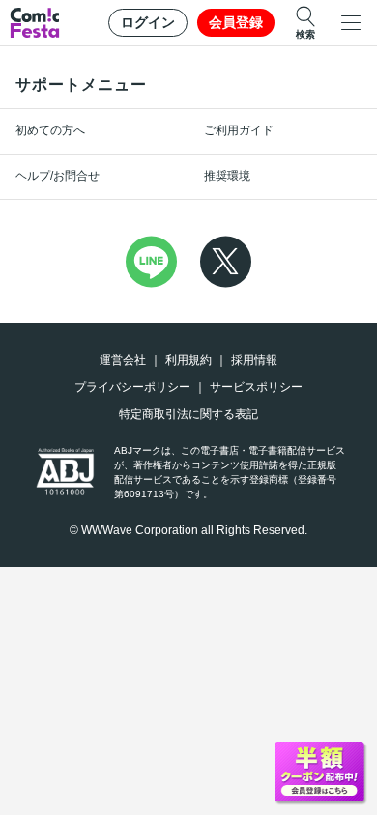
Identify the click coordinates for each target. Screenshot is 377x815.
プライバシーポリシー (132, 387)
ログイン (148, 22)
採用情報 (254, 360)
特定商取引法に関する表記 (188, 414)
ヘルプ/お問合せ (57, 176)
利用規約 (188, 360)
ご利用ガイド (239, 130)
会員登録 (236, 22)
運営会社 (123, 360)
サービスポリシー (256, 387)
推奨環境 (227, 176)
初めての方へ (50, 130)
